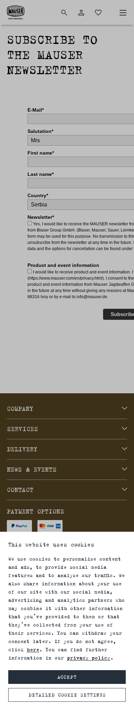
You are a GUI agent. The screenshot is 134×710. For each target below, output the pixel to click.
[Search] (64, 13)
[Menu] (123, 13)
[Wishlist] (98, 13)
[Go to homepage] (15, 12)
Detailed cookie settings (67, 695)
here (33, 649)
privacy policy (88, 658)
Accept (67, 677)
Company (20, 408)
